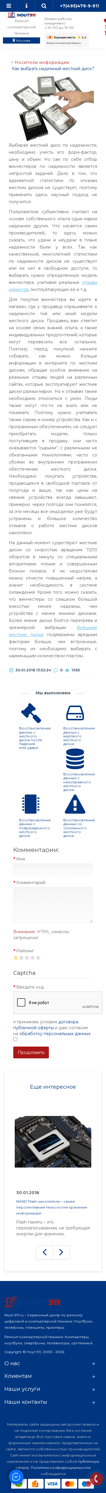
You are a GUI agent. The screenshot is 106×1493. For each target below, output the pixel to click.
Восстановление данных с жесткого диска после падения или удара (35, 738)
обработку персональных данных (54, 1033)
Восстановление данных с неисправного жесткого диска (79, 782)
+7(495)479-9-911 (79, 6)
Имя (20, 859)
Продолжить (31, 1052)
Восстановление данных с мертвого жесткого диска (79, 736)
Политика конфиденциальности (61, 1467)
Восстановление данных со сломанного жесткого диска (79, 828)
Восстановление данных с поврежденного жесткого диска (35, 828)
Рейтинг (25, 951)
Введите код (30, 987)
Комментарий (30, 882)
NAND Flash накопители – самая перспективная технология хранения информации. (51, 1207)
